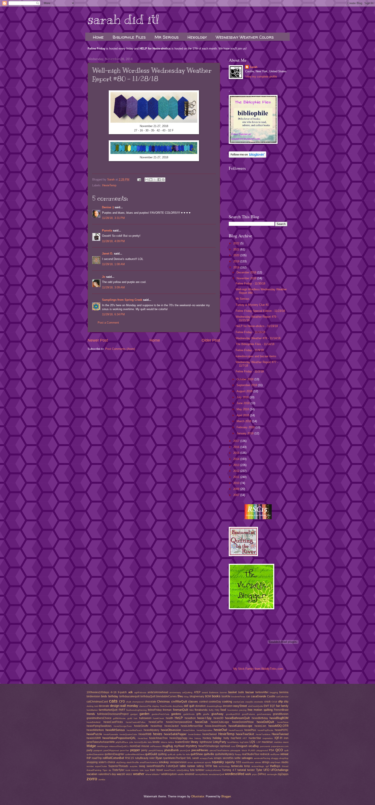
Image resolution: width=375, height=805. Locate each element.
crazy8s (249, 702)
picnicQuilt (185, 750)
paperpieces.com (279, 746)
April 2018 (243, 415)
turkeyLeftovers (213, 770)
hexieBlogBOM (279, 718)
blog (186, 696)
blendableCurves (166, 696)
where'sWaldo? (153, 774)
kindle (156, 742)
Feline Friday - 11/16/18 (250, 332)
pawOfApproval (111, 750)
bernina (283, 692)
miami (285, 742)
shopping (92, 762)
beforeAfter (261, 692)
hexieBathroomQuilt (237, 718)
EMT (266, 706)
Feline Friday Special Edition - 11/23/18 (260, 310)
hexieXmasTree (158, 738)
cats (113, 700)
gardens (176, 714)
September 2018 (247, 385)
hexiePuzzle (94, 734)
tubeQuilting (183, 770)
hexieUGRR (94, 738)
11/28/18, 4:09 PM (113, 241)
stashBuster (248, 762)
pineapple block (238, 750)
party (89, 750)
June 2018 (243, 403)
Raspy (238, 754)
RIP (89, 758)
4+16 (113, 692)
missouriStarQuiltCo (119, 746)
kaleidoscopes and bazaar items (256, 356)
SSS (238, 762)
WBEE (129, 774)
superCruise (101, 766)
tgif (267, 766)
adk (130, 692)
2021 (236, 249)
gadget (134, 714)
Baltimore (214, 692)
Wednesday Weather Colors (245, 37)
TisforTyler (118, 770)
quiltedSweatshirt (95, 754)
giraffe (206, 714)
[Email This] (147, 179)
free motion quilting (260, 709)
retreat (284, 754)
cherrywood (138, 702)
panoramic (265, 746)
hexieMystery (151, 730)
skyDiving (121, 762)
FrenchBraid (281, 710)
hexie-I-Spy (204, 718)
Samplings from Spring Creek (122, 299)
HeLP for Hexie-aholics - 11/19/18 (257, 326)
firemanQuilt (180, 709)
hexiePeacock (236, 730)
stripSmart (275, 762)
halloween (145, 718)
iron (286, 738)
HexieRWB (144, 734)
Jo (103, 276)
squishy (230, 762)
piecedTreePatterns (219, 750)
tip (110, 770)
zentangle (272, 774)
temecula (237, 766)
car (248, 696)
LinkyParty (219, 742)
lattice (171, 742)
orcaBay (253, 746)
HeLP (179, 718)
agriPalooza (140, 692)
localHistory (233, 742)
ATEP (197, 692)
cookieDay (215, 701)
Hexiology (197, 37)
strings (266, 762)
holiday (217, 738)
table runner (187, 766)
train (152, 770)
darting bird (92, 706)
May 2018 (243, 409)
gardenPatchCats (160, 714)
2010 (236, 483)
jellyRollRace (122, 742)
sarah (195, 758)
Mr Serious (167, 37)
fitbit (191, 710)
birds (104, 696)
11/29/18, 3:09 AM (113, 287)
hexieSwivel (209, 734)
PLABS (251, 750)
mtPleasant (155, 746)
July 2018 (243, 397)
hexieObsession (171, 730)
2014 (236, 459)
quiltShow (197, 754)
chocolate (150, 701)
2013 (236, 465)
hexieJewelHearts (215, 726)
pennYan (124, 750)
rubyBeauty (141, 758)
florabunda (201, 710)
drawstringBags (214, 706)
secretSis (228, 758)
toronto (134, 770)
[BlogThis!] (151, 179)
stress (258, 762)
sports (208, 762)
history (197, 738)
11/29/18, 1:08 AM (113, 264)
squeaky (218, 762)
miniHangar (102, 746)
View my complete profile (261, 76)
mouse (145, 746)
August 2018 (245, 391)
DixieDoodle (166, 706)
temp (247, 766)
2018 (236, 267)
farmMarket (92, 710)
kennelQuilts (140, 742)
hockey (207, 738)
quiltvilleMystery (224, 754)
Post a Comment (108, 322)
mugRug (167, 746)
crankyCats (238, 702)
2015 (236, 453)
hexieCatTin (156, 722)
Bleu (180, 696)
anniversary (175, 692)
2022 (236, 243)
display (155, 706)
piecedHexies (199, 750)
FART (122, 710)
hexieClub (201, 722)
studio (284, 762)
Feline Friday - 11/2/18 (250, 371)
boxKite (226, 696)
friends (91, 714)
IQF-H (278, 738)
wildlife (181, 774)
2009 (236, 489)
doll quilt (189, 705)
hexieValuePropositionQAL (119, 738)
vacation (92, 774)
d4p (280, 701)
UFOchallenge (279, 770)
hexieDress (282, 722)
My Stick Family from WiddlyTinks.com (258, 668)
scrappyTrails (206, 758)
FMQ (217, 710)
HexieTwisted (280, 734)
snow (190, 762)
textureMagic (258, 766)
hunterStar (255, 738)
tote (142, 770)
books (216, 696)
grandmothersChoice (99, 718)
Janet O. (107, 253)
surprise (134, 766)
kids (150, 742)
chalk (128, 702)
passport (98, 750)
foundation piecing (237, 710)
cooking (227, 701)
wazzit (121, 774)
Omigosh (241, 746)
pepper (135, 750)
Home (98, 37)
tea (215, 766)
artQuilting (187, 692)
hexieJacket (171, 726)
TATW (208, 766)
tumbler (200, 770)
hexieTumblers (263, 734)
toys (147, 770)
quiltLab (172, 754)
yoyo (254, 774)
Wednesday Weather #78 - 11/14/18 (258, 338)
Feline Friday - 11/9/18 (250, 350)
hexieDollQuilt (265, 722)
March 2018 (244, 421)
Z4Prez (262, 774)
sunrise (90, 766)
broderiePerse (238, 696)
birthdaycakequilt (129, 696)
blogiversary (197, 696)
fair (278, 705)
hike (191, 738)
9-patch (122, 692)
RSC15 (129, 758)
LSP (259, 742)
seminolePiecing (262, 758)
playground (262, 750)
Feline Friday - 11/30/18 (250, 283)
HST (245, 738)
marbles (278, 742)
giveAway (217, 714)
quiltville (209, 754)
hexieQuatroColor (128, 734)
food (223, 709)
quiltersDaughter (114, 754)
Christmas (163, 701)
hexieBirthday (260, 718)
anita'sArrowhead (158, 692)
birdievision (93, 696)
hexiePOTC (281, 730)
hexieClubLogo (220, 722)
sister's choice (107, 762)
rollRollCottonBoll (113, 758)
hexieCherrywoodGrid (179, 722)
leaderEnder (182, 742)
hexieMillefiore (95, 730)
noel (233, 746)
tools (127, 770)
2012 (236, 471)
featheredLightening (136, 710)
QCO (279, 750)
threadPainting (94, 770)
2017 (236, 441)
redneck (265, 754)
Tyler (259, 770)
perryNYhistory (156, 750)
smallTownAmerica (149, 762)
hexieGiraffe (141, 726)
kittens (164, 742)
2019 (236, 261)
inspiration (268, 738)
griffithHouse (119, 718)
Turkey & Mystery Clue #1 (252, 304)
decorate (104, 706)
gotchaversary (264, 714)
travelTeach (170, 770)
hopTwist (236, 738)
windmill (189, 774)
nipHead (225, 746)
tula (192, 770)
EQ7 (272, 706)
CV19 (274, 702)
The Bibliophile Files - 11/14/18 (255, 344)
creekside (258, 702)
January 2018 (245, 433)
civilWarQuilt (179, 701)
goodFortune (248, 714)
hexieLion (260, 726)
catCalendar (282, 696)
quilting (162, 754)
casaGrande (258, 696)
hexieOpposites (204, 730)
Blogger (226, 796)
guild (129, 718)
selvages (247, 758)
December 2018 (247, 272)
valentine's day (107, 774)
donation (200, 706)
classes (193, 701)
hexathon (190, 718)
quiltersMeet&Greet (135, 754)
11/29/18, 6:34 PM (113, 314)
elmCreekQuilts (255, 706)
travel (159, 770)
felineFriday (155, 710)
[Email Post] (139, 179)
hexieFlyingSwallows (99, 726)
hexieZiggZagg (178, 738)
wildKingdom (169, 774)
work (248, 774)
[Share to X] (155, 179)
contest (203, 701)
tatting (200, 766)
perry (144, 750)
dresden (228, 706)
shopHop (283, 758)
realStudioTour (250, 754)
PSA (271, 750)
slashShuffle (133, 762)
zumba (102, 779)
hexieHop (156, 726)
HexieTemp (109, 185)
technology (224, 766)
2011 (236, 477)
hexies (157, 734)
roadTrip (97, 758)
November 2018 (247, 278)
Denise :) (108, 207)
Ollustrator (197, 796)
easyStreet (240, 705)
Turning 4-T (229, 770)
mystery (191, 746)
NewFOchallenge (208, 746)
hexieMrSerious (115, 730)
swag (142, 766)
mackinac (267, 742)
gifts (198, 714)
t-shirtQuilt (172, 766)
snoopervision (178, 762)
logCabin (244, 742)
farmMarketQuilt (108, 710)
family (284, 705)
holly (226, 738)
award (205, 692)
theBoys (275, 766)
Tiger (104, 770)
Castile (271, 696)
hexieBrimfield (93, 722)
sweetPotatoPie (155, 766)
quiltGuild (151, 754)
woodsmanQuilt (216, 774)
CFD (122, 701)
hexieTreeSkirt (245, 734)
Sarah (253, 67)
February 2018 (246, 427)
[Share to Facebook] (159, 179)
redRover (275, 754)
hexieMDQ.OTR (278, 725)
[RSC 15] (258, 518)
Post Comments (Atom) (120, 348)
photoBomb (171, 750)
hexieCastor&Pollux (135, 722)
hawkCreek (158, 718)
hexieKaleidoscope (240, 725)
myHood (179, 746)
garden (144, 714)
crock (267, 701)
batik (241, 692)
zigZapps (283, 774)
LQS (252, 742)
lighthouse (206, 742)
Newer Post (98, 340)
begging (274, 692)
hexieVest (143, 738)
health (169, 718)
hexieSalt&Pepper (175, 734)
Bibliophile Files (129, 37)
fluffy (211, 710)
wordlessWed (234, 774)
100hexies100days (98, 692)
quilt (286, 750)
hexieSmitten (194, 734)
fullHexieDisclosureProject (112, 714)
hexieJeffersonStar (192, 726)
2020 (236, 255)
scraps (218, 758)
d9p (286, 701)
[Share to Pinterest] (163, 179)
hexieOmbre (189, 730)
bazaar (249, 692)
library (194, 742)
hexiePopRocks (265, 730)
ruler (152, 758)
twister (251, 770)
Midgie (91, 746)
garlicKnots (188, 714)
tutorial (241, 770)
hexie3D (219, 718)
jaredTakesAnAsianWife (101, 742)
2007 (236, 495)
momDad (135, 746)
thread (285, 766)
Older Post (211, 340)
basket (232, 692)
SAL (188, 758)
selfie (237, 758)
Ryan (159, 758)
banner (223, 692)
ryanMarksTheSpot (174, 758)
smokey (164, 762)
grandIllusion (280, 714)
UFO (266, 770)
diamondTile (145, 706)
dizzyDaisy (178, 706)
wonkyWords (201, 774)
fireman (167, 710)
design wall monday (124, 705)
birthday (113, 696)
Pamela (107, 230)
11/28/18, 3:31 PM (113, 218)
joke (131, 742)
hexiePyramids (111, 734)
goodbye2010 (233, 714)
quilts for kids (183, 754)
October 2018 (245, 379)
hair (135, 718)
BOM (208, 696)
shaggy (274, 758)
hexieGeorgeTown (123, 726)
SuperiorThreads (118, 766)
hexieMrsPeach (134, 730)
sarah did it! (123, 20)
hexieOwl (220, 730)
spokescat (199, 762)
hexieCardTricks (113, 722)
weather (138, 774)
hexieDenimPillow (243, 722)
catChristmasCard (97, 701)
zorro (92, 778)
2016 (236, 447)
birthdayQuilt (147, 696)
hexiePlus (250, 730)
